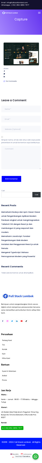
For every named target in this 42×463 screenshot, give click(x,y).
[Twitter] (12, 321)
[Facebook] (3, 321)
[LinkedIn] (17, 321)
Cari (3, 190)
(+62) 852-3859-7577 (13, 428)
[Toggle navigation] (39, 12)
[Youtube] (21, 321)
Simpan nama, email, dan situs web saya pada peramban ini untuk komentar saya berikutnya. (20, 141)
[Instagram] (7, 321)
